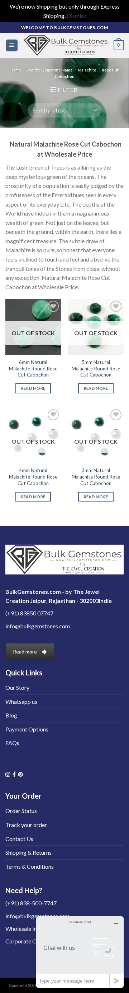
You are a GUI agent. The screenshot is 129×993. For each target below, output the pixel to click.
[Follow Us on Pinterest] (20, 774)
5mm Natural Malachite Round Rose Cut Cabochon (96, 368)
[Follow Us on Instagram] (7, 774)
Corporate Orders (27, 941)
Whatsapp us (21, 701)
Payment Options (26, 729)
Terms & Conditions (29, 866)
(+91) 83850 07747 (29, 613)
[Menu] (12, 45)
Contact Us (19, 838)
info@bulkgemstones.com (37, 626)
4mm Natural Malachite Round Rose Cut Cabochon (33, 476)
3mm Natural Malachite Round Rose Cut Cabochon (96, 476)
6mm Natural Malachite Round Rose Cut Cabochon (33, 368)
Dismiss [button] (76, 15)
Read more (33, 388)
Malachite (87, 70)
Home (15, 70)
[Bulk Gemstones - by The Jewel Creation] (66, 45)
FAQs (12, 742)
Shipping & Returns (28, 852)
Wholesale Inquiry (27, 928)
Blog (11, 715)
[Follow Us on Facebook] (14, 774)
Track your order (26, 824)
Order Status (21, 810)
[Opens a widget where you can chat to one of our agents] (79, 951)
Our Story (17, 687)
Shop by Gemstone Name (50, 70)
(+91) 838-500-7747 (31, 903)
